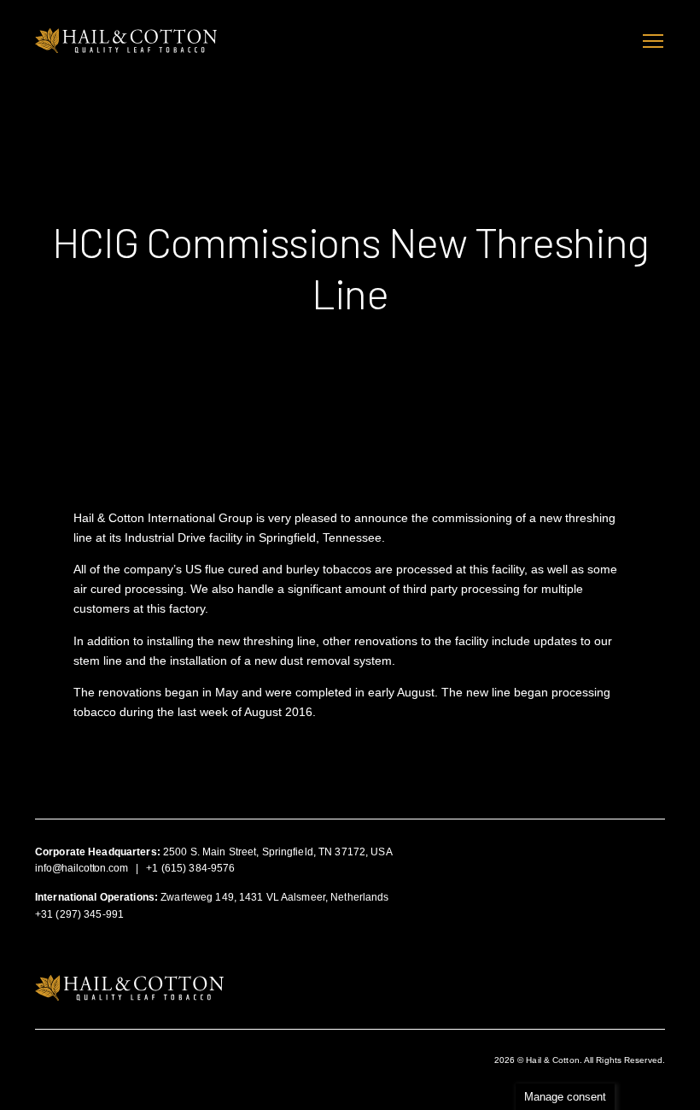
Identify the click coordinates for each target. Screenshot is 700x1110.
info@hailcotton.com (81, 868)
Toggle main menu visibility (653, 40)
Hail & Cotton (126, 40)
